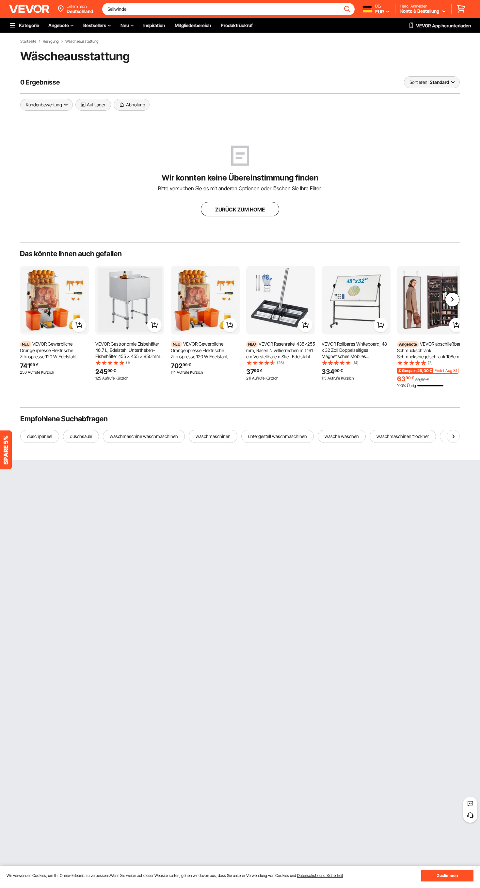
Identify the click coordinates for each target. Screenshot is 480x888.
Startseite (28, 41)
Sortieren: (418, 82)
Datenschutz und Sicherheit (320, 875)
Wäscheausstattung (82, 41)
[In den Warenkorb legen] (79, 325)
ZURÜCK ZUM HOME (240, 209)
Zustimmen (447, 875)
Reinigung (51, 41)
